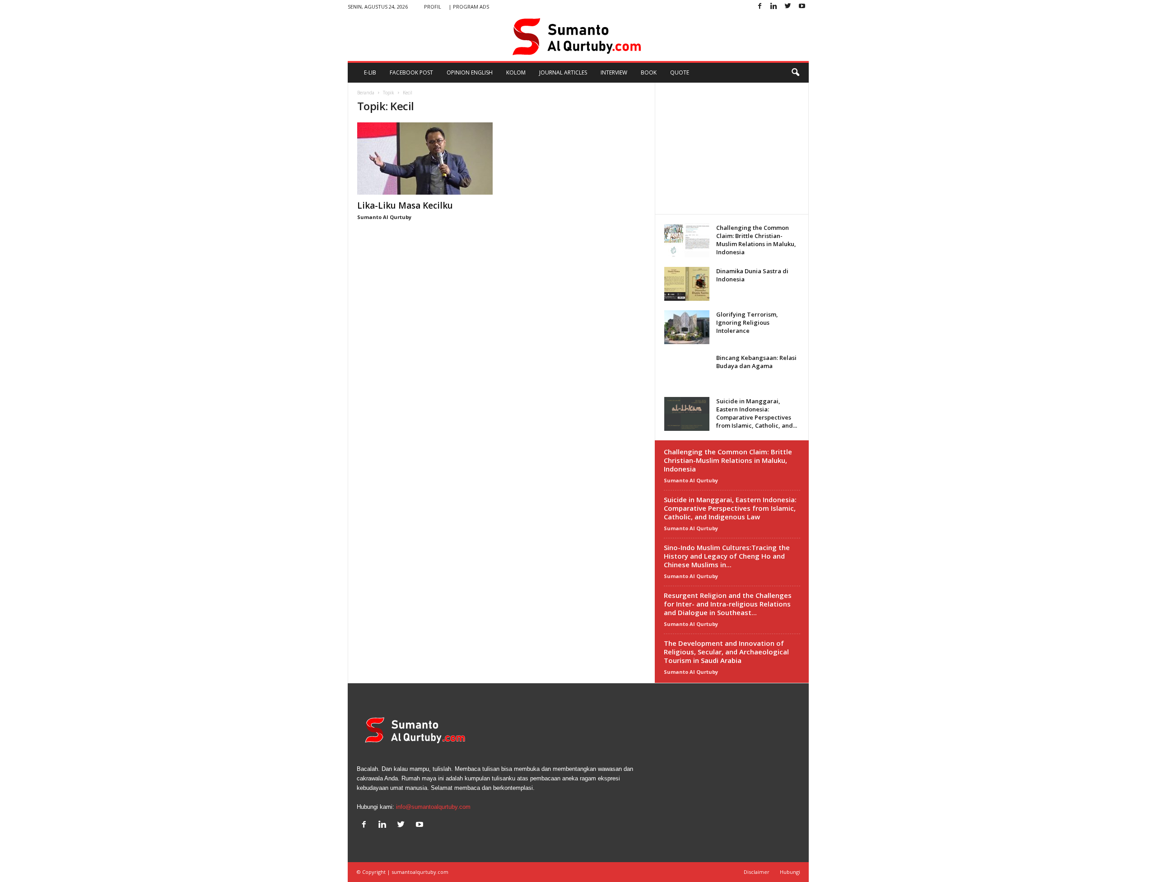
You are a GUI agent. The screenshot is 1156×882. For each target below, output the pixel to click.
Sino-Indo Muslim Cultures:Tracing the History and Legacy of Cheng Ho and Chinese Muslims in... (727, 556)
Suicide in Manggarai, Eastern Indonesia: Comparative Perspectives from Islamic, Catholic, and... (756, 413)
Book (649, 72)
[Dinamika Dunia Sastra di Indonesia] (686, 284)
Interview (614, 72)
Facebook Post (411, 72)
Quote (679, 72)
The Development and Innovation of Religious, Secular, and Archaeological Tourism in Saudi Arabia (726, 652)
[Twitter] (788, 6)
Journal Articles (563, 72)
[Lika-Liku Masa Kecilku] (425, 158)
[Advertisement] (731, 148)
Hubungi (790, 871)
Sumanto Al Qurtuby (384, 217)
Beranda (365, 92)
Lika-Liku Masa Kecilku (405, 205)
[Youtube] (802, 6)
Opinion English (470, 72)
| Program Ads (468, 6)
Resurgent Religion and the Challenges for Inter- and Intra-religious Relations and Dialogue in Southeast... (728, 604)
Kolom (516, 72)
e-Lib (370, 72)
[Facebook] (760, 6)
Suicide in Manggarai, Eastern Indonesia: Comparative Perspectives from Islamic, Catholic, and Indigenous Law (730, 508)
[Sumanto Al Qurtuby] (578, 37)
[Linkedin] (774, 6)
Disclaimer (756, 871)
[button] (795, 73)
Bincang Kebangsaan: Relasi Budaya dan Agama (756, 362)
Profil (432, 6)
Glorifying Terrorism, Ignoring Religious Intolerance (747, 322)
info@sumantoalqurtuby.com (433, 806)
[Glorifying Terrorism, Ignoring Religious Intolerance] (686, 327)
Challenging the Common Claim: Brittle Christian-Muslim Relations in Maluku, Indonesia (756, 240)
